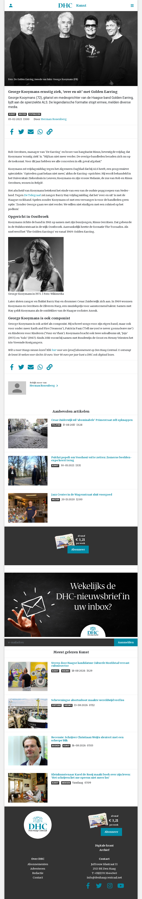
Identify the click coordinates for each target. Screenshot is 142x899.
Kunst (81, 5)
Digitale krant (104, 845)
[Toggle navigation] (132, 5)
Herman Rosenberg (54, 119)
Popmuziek (34, 114)
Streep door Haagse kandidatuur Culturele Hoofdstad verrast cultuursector (90, 664)
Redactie (37, 873)
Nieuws (65, 671)
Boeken (56, 746)
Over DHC (37, 859)
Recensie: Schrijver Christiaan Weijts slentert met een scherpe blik (87, 739)
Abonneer (78, 549)
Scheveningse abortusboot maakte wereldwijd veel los (87, 700)
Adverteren (37, 868)
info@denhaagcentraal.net (104, 877)
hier (54, 350)
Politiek (56, 425)
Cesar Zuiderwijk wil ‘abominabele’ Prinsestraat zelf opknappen (92, 420)
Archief (104, 850)
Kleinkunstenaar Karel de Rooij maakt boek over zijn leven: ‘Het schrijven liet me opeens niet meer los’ (91, 776)
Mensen (66, 783)
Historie (56, 705)
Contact (38, 877)
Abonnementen (38, 864)
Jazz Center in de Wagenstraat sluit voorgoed (81, 494)
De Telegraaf (32, 195)
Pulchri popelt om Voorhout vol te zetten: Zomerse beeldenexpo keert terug (91, 459)
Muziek (22, 114)
